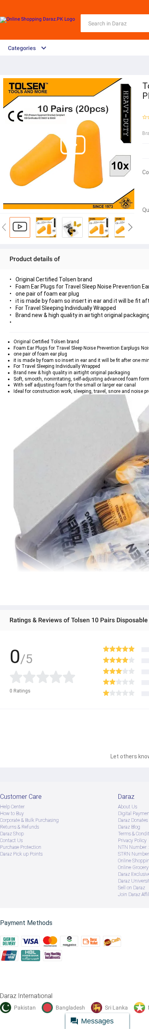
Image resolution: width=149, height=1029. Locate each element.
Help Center (12, 807)
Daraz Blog (129, 827)
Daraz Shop (12, 834)
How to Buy (12, 813)
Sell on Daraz (131, 888)
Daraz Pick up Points (21, 854)
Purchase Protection (20, 847)
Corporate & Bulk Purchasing (29, 820)
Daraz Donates (133, 820)
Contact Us (11, 840)
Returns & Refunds (19, 827)
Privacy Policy (132, 840)
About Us (127, 807)
